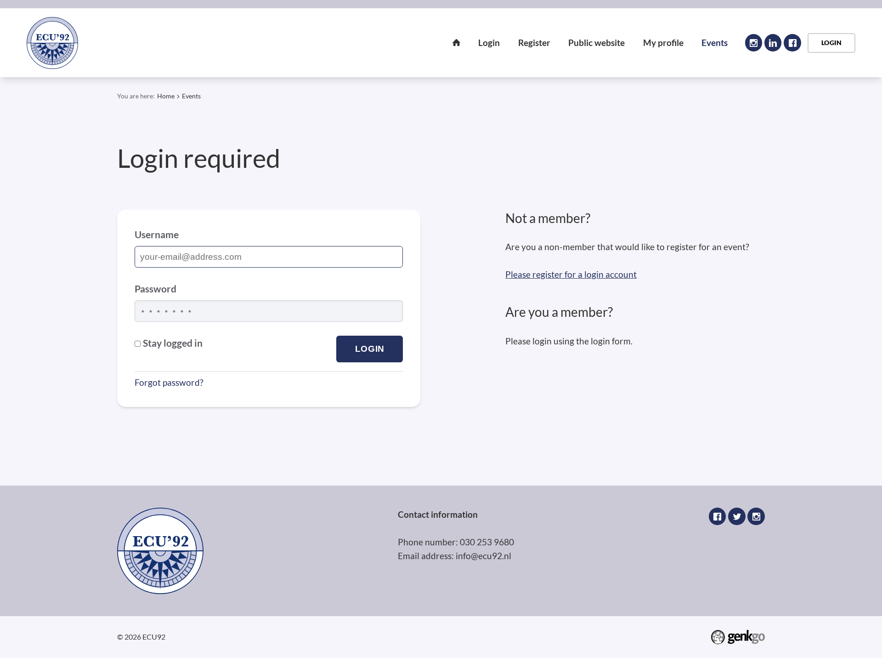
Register (534, 42)
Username (157, 234)
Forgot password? (169, 382)
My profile (663, 42)
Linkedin (773, 42)
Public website (596, 42)
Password (155, 289)
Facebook (792, 42)
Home (456, 42)
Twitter (737, 516)
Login (489, 42)
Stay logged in (173, 343)
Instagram (754, 42)
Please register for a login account (571, 274)
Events (714, 42)
